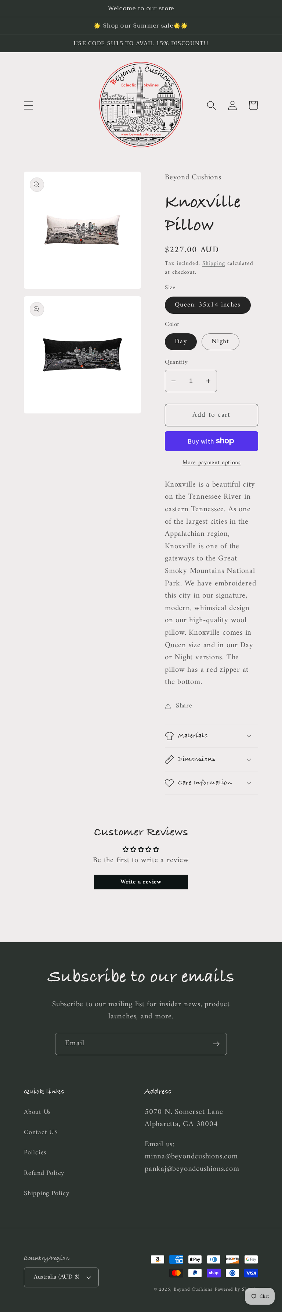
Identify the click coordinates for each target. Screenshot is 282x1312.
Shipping (213, 263)
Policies (35, 1153)
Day (181, 342)
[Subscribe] (216, 1044)
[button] (28, 105)
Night (220, 342)
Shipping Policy (46, 1194)
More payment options (211, 463)
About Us (37, 1112)
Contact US (41, 1133)
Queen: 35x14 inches (208, 305)
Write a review (141, 882)
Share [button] (184, 706)
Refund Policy (44, 1173)
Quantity (176, 362)
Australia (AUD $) (57, 1277)
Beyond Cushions (193, 1289)
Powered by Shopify (236, 1289)
